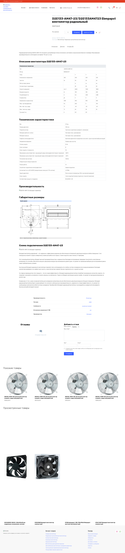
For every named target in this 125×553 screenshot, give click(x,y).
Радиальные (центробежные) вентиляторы (80, 15)
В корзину (77, 32)
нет (90, 310)
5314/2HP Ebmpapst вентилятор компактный (105, 523)
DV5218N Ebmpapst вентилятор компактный (44, 523)
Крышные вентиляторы (51, 541)
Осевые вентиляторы (51, 534)
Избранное (90, 538)
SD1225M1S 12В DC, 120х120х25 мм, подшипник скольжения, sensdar (14, 523)
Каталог (23, 7)
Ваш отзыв (67, 329)
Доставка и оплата (34, 7)
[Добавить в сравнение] (99, 32)
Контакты (52, 7)
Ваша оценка (67, 326)
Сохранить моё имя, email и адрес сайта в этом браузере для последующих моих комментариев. (84, 349)
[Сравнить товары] (120, 7)
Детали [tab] (62, 46)
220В (90, 302)
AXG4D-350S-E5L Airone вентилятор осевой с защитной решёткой (76, 397)
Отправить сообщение (93, 543)
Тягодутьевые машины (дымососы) (54, 549)
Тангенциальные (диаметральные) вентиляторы (57, 547)
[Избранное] (117, 7)
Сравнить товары (92, 535)
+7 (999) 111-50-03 (67, 8)
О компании (44, 7)
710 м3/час (88, 298)
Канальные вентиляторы (51, 539)
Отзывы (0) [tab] (70, 46)
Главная (54, 15)
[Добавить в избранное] (96, 32)
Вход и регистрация (93, 534)
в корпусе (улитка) (86, 306)
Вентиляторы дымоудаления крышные (55, 543)
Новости (90, 545)
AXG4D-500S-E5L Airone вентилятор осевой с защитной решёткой (15, 397)
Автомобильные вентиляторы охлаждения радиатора (59, 545)
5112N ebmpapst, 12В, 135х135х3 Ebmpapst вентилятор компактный (77, 523)
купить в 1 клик (88, 32)
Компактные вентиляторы (52, 538)
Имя (65, 343)
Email (79, 343)
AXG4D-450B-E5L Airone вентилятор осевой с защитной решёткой (106, 397)
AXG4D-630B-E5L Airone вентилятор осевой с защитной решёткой (46, 397)
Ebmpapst (89, 314)
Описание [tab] (55, 46)
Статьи (89, 547)
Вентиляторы (65, 15)
